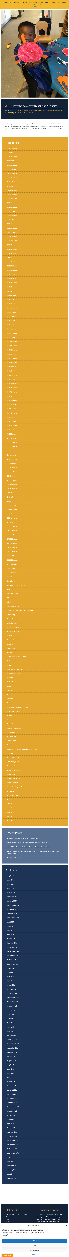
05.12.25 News (12, 203)
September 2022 (13, 1056)
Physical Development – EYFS (17, 707)
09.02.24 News (12, 266)
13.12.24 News (11, 337)
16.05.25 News (12, 375)
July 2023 (10, 1014)
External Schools (13, 640)
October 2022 (12, 1052)
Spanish (10, 753)
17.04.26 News (12, 384)
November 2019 (12, 1145)
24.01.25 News (12, 493)
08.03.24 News (12, 249)
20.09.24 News (12, 447)
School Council (12, 732)
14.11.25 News (11, 354)
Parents (10, 694)
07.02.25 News (12, 228)
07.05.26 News (12, 237)
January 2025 (12, 947)
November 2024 (13, 956)
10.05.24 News (12, 279)
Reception (10, 724)
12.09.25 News (12, 312)
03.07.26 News (12, 174)
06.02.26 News (12, 207)
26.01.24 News (12, 518)
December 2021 (12, 1094)
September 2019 (13, 1153)
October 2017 (12, 1178)
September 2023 (13, 1010)
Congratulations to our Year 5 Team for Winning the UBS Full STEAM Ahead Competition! (33, 852)
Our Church (11, 690)
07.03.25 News (12, 232)
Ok (30, 6)
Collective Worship (13, 606)
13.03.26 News (12, 325)
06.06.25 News (12, 216)
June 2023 (10, 1019)
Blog (8, 589)
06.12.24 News (12, 224)
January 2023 (12, 1040)
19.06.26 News (12, 421)
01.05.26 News (12, 157)
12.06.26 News (12, 304)
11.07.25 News (11, 291)
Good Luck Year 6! (13, 858)
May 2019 (10, 1161)
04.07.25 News (12, 186)
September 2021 (13, 1107)
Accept (34, 1240)
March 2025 (11, 939)
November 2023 (12, 1002)
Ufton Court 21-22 (13, 770)
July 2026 (10, 876)
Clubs (9, 602)
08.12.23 (9, 258)
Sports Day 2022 (13, 758)
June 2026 (10, 880)
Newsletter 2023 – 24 (14, 669)
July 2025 (10, 922)
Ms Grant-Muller (20, 113)
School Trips (11, 741)
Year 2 (9, 804)
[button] (66, 1225)
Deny (34, 1245)
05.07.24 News (12, 199)
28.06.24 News (12, 564)
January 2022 (12, 1090)
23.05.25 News (12, 489)
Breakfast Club (12, 594)
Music (9, 665)
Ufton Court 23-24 (13, 779)
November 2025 (13, 909)
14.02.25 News (12, 342)
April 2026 (10, 888)
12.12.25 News (11, 316)
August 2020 (11, 1115)
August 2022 (11, 1061)
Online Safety (12, 682)
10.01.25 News (11, 274)
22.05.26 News (12, 472)
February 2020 (12, 1132)
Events (9, 636)
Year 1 (9, 800)
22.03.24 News (12, 468)
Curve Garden (12, 619)
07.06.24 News (12, 241)
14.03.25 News (12, 346)
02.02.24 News (12, 161)
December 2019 (12, 1140)
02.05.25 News (12, 165)
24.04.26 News (12, 501)
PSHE (9, 720)
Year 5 (9, 816)
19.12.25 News (11, 434)
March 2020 (11, 1128)
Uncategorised (12, 783)
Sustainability (11, 766)
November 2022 (12, 1048)
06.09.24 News (12, 220)
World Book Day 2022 (14, 795)
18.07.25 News (12, 400)
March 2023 (11, 1031)
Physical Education (13, 711)
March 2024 (11, 985)
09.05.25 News (12, 270)
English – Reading (13, 627)
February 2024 (12, 989)
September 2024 (13, 964)
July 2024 (10, 968)
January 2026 (12, 901)
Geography (11, 644)
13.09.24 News (12, 333)
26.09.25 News (12, 531)
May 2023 (10, 1023)
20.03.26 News (12, 438)
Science (10, 745)
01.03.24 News (12, 148)
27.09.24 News (12, 547)
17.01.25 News (11, 379)
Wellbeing (10, 791)
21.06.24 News (12, 459)
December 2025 (13, 905)
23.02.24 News (12, 484)
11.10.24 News (11, 295)
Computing (11, 615)
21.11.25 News (11, 463)
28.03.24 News (12, 556)
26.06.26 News (12, 526)
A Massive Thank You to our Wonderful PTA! (22, 838)
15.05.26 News (12, 363)
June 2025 (10, 926)
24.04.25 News (12, 497)
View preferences (34, 1250)
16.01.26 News (11, 371)
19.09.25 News (12, 430)
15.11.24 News (11, 367)
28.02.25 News (12, 552)
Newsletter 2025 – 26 (14, 673)
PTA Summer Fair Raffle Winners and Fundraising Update (27, 843)
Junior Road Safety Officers (16, 657)
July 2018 (10, 1174)
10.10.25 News (11, 287)
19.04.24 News (12, 413)
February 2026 (12, 897)
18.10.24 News (11, 405)
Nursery (49, 110)
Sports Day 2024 (13, 762)
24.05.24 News (12, 505)
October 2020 (12, 1111)
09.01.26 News (12, 262)
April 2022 (10, 1077)
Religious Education (14, 728)
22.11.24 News (11, 476)
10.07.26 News (12, 283)
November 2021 (12, 1098)
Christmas (10, 598)
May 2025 (10, 930)
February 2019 (12, 1166)
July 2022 (10, 1065)
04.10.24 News (12, 190)
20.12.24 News (12, 451)
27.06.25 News (12, 543)
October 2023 (12, 1006)
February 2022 (12, 1086)
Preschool (10, 715)
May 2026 (10, 884)
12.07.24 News (23, 110)
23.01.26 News (12, 480)
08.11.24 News (11, 253)
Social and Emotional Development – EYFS (22, 749)
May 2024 (10, 977)
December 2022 (13, 1044)
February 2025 (12, 943)
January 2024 (12, 993)
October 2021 (12, 1103)
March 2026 (11, 893)
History (9, 652)
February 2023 (12, 1035)
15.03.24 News (12, 358)
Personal (10, 699)
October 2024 (12, 960)
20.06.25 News (12, 442)
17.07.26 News (12, 392)
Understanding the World (16, 787)
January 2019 (11, 1170)
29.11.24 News (11, 573)
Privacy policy (36, 6)
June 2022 (10, 1069)
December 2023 (13, 998)
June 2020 (10, 1119)
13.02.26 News (12, 321)
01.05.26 (10, 153)
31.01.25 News (11, 581)
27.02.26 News (12, 535)
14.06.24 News (12, 350)
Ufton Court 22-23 (13, 774)
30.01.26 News (12, 577)
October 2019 (12, 1149)
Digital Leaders (12, 623)
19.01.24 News (11, 409)
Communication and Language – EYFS (20, 610)
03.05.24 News (12, 169)
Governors (11, 648)
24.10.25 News (12, 510)
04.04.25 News (12, 182)
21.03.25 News (12, 455)
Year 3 (9, 808)
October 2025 (12, 914)
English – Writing (13, 631)
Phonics (10, 703)
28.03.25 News (12, 560)
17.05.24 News (12, 388)
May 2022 (10, 1073)
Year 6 (9, 821)
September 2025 (13, 918)
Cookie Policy (34, 1254)
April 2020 (10, 1124)
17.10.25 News (11, 396)
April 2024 (10, 981)
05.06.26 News (12, 195)
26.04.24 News (12, 522)
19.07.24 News (12, 426)
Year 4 (9, 812)
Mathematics (12, 661)
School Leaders (12, 736)
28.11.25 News (11, 568)
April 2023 (10, 1027)
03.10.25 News (12, 178)
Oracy (9, 686)
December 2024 (13, 951)
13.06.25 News (12, 329)
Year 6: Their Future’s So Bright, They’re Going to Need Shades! (29, 847)
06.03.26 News (12, 211)
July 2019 (10, 1157)
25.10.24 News (12, 514)
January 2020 (12, 1136)
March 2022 (11, 1082)
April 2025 (10, 935)
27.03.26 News (12, 539)
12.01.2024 (10, 300)
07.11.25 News (11, 245)
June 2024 (10, 972)
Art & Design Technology (37, 110)
